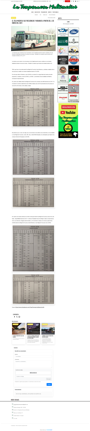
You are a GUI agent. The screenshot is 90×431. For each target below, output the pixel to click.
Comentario (17, 359)
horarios (36, 14)
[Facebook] (71, 1)
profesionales (56, 12)
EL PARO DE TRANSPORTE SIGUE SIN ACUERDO (18, 336)
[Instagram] (73, 1)
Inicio (32, 12)
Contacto (50, 12)
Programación (44, 12)
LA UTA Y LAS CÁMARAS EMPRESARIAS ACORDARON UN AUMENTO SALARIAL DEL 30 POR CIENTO (33, 337)
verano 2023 (45, 14)
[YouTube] (75, 1)
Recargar (49, 379)
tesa (40, 14)
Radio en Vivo (37, 12)
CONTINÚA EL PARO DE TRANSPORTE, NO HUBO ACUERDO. (47, 336)
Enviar (49, 384)
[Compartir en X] (17, 317)
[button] (64, 1)
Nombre (16, 354)
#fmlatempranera (52, 14)
